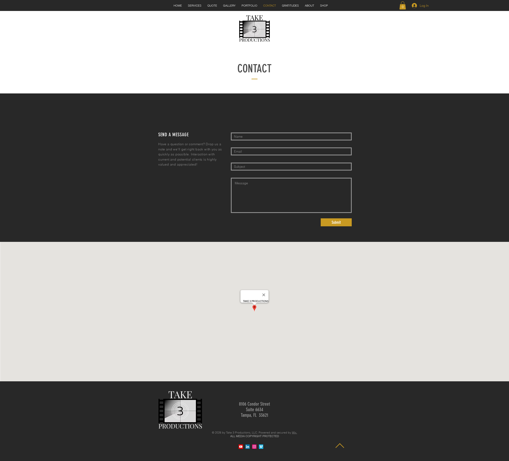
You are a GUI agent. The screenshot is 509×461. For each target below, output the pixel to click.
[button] (402, 5)
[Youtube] (241, 446)
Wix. (294, 432)
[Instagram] (254, 446)
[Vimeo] (261, 446)
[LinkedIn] (247, 446)
